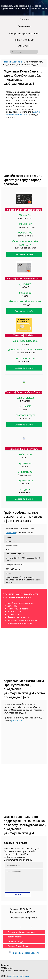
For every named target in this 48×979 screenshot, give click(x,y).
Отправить (18, 895)
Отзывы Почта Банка (18, 946)
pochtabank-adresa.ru (18, 976)
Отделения (24, 26)
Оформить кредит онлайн (24, 33)
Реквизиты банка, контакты (21, 932)
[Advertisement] (24, 147)
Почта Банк (11, 532)
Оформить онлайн (24, 254)
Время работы (15, 936)
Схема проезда (15, 941)
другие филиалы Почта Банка (23, 113)
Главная (24, 19)
